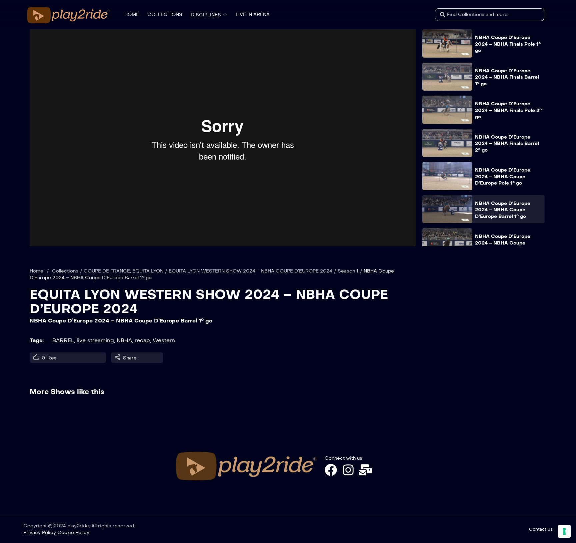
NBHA (124, 340)
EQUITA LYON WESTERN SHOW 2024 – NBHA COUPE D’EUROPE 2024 (250, 271)
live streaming (95, 340)
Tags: (37, 340)
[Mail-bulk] (365, 470)
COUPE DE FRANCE (107, 271)
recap (142, 340)
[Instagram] (348, 470)
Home (36, 271)
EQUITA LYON (147, 271)
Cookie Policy (73, 532)
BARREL (63, 340)
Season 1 (348, 271)
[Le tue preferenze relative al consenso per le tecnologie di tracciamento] (564, 531)
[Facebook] (331, 470)
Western (164, 340)
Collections (65, 271)
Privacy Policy (39, 532)
